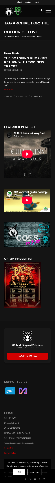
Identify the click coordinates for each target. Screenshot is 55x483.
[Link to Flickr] (48, 479)
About (19, 2)
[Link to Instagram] (39, 479)
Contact (28, 2)
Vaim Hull (38, 96)
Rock (19, 70)
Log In (37, 2)
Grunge (7, 70)
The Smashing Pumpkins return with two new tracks (25, 62)
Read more (8, 90)
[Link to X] (30, 479)
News (14, 70)
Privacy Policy (10, 453)
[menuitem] (19, 2)
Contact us (8, 448)
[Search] (39, 11)
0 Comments (21, 96)
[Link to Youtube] (35, 479)
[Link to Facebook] (25, 479)
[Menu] (46, 11)
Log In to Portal (27, 356)
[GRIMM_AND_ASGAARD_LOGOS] (23, 11)
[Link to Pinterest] (44, 479)
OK (19, 472)
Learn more (35, 472)
